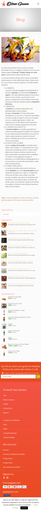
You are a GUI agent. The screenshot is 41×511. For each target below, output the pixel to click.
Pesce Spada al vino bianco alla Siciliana (18, 223)
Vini (4, 395)
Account (6, 450)
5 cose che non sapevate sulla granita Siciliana (20, 284)
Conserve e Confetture (11, 420)
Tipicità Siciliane (9, 437)
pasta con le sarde (13, 200)
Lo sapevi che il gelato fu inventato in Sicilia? (20, 246)
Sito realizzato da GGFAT (11, 467)
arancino (29, 198)
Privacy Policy (20, 373)
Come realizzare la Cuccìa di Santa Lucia (19, 269)
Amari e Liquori (8, 400)
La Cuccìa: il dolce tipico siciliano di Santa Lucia (20, 261)
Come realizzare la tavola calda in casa (18, 276)
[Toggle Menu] (38, 3)
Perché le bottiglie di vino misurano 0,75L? (19, 238)
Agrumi (6, 413)
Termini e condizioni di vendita (14, 454)
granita (4, 200)
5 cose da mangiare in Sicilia (15, 198)
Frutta (5, 404)
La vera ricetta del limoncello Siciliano (18, 253)
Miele (5, 429)
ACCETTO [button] (24, 508)
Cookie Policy (7, 463)
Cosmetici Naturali (9, 433)
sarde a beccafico (27, 200)
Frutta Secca (7, 408)
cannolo (35, 198)
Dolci (5, 425)
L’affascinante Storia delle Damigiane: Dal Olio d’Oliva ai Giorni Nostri (22, 231)
